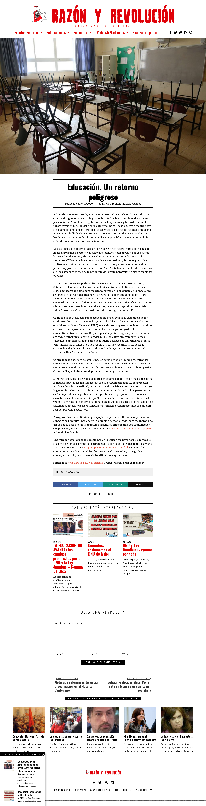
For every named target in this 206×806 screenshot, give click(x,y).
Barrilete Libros (100, 790)
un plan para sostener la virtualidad (106, 447)
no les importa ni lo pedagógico (131, 428)
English (127, 790)
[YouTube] (180, 32)
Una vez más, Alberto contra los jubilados (66, 738)
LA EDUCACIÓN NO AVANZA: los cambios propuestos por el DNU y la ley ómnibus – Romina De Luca (68, 558)
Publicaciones (56, 32)
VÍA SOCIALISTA (144, 790)
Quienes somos (63, 790)
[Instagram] (185, 32)
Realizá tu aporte (144, 32)
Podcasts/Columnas (111, 32)
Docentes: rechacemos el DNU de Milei (99, 549)
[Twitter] (175, 32)
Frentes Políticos (27, 32)
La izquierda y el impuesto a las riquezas (177, 738)
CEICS (116, 790)
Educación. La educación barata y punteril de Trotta (102, 738)
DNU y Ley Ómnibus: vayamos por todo (137, 549)
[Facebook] (170, 32)
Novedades (134, 203)
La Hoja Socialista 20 (114, 203)
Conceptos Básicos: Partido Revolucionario (28, 738)
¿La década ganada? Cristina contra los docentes (140, 738)
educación (110, 494)
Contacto (81, 790)
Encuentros (81, 32)
